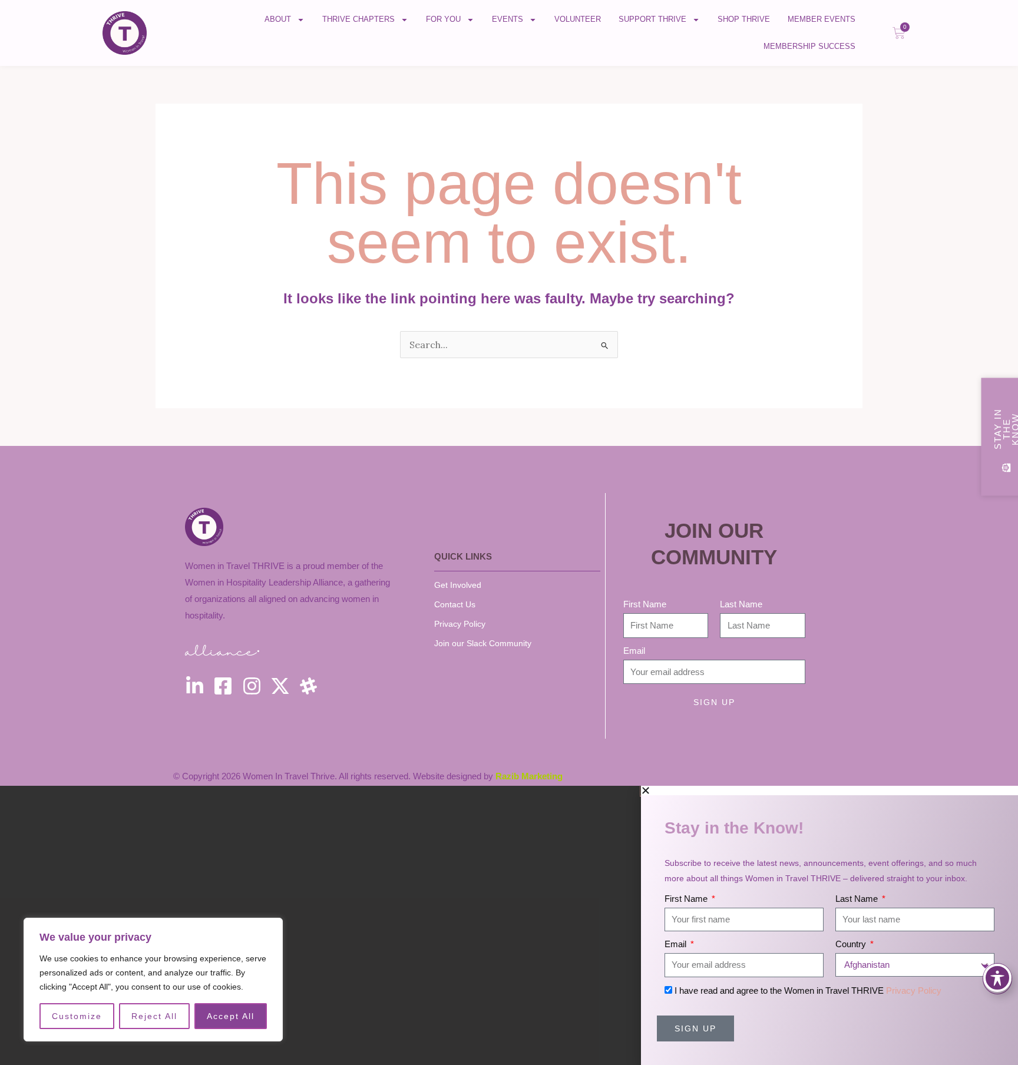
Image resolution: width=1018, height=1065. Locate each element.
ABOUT (278, 19)
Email (634, 651)
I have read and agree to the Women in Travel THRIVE (808, 990)
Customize (77, 1016)
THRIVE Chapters (358, 19)
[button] (829, 790)
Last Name (741, 604)
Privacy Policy (913, 990)
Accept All (230, 1016)
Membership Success (809, 46)
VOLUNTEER (577, 19)
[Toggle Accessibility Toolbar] (997, 978)
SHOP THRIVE (744, 19)
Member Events (821, 19)
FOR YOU (443, 19)
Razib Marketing (529, 776)
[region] (153, 979)
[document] (509, 925)
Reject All (154, 1016)
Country (851, 944)
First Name (644, 604)
